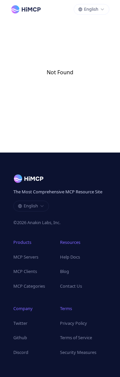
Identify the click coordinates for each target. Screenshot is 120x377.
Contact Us (71, 286)
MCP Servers (25, 257)
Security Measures (78, 352)
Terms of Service (76, 338)
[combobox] (91, 9)
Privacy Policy (73, 323)
